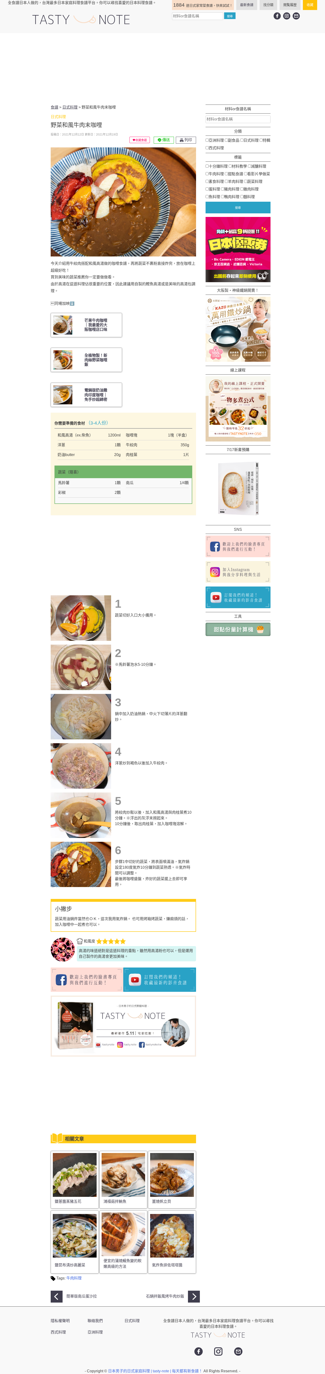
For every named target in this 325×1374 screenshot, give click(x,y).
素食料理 (216, 181)
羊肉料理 (235, 181)
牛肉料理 (74, 1278)
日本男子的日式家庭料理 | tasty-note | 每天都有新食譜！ (155, 1371)
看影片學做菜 (258, 174)
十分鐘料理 (218, 166)
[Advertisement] (162, 68)
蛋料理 (214, 189)
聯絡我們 (95, 1321)
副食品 (233, 140)
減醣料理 (258, 166)
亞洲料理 (216, 140)
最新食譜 (246, 5)
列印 (187, 140)
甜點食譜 (235, 174)
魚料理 (214, 197)
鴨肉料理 (231, 197)
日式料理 (251, 140)
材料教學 (239, 166)
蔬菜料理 (254, 181)
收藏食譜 (141, 140)
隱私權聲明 (60, 1321)
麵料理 (249, 197)
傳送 (165, 140)
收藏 (310, 5)
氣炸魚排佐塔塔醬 (167, 1265)
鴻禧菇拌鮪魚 (114, 1201)
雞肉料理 (251, 189)
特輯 (266, 140)
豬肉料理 (231, 189)
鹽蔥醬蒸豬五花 (68, 1201)
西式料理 (216, 148)
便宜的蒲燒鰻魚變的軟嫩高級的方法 (122, 1264)
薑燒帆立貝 (161, 1201)
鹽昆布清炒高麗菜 (70, 1265)
